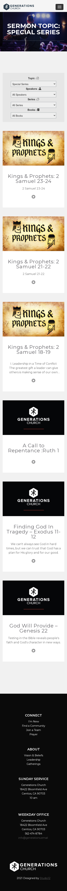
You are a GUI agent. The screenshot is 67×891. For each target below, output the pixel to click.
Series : (32, 99)
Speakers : (32, 88)
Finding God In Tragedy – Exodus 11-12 (33, 532)
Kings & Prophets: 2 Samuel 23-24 (33, 178)
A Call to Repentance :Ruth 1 (33, 448)
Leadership (33, 759)
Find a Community (33, 725)
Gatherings (33, 764)
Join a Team (33, 730)
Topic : (32, 78)
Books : (32, 110)
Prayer (33, 734)
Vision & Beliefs (33, 755)
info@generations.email (33, 837)
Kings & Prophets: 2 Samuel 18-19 (33, 349)
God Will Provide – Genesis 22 (33, 628)
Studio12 (45, 878)
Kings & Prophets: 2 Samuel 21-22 (33, 264)
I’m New (33, 721)
